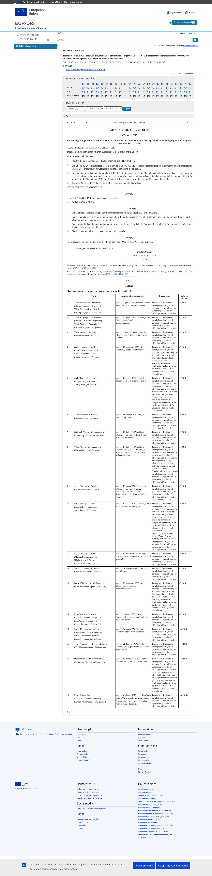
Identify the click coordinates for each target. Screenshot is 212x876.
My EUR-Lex (176, 13)
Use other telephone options (88, 792)
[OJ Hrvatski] (129, 96)
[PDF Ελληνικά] (111, 92)
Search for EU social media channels (92, 809)
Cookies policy (83, 754)
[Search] (195, 40)
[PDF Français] (120, 92)
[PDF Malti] (153, 92)
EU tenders (142, 754)
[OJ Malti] (153, 96)
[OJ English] (116, 96)
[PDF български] (83, 92)
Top (68, 712)
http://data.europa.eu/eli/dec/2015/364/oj (85, 69)
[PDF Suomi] (185, 92)
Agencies (142, 838)
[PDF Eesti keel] (106, 92)
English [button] (192, 13)
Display (127, 109)
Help (184, 33)
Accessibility (82, 757)
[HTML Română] (171, 88)
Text (68, 116)
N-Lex (140, 769)
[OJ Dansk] (97, 96)
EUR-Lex (24, 23)
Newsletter (142, 738)
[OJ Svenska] (190, 96)
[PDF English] (116, 92)
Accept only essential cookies (173, 865)
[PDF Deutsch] (102, 92)
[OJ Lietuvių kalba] (143, 96)
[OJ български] (83, 96)
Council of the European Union (150, 795)
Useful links (143, 741)
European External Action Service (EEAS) (154, 810)
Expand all (177, 74)
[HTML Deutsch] (102, 88)
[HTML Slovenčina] (176, 88)
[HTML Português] (167, 88)
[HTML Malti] (153, 88)
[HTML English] (116, 88)
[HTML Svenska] (190, 88)
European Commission (147, 798)
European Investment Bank (149, 820)
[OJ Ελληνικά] (111, 96)
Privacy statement (84, 760)
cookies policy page (73, 864)
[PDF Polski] (162, 92)
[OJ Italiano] (134, 96)
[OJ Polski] (162, 96)
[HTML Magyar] (148, 88)
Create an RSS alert (28, 39)
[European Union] (22, 784)
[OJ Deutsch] (102, 96)
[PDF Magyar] (148, 92)
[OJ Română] (171, 96)
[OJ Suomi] (185, 96)
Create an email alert (29, 35)
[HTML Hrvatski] (129, 88)
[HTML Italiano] (134, 88)
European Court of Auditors (149, 807)
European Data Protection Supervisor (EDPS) (156, 826)
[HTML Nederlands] (157, 88)
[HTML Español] (88, 88)
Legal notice (82, 751)
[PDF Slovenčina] (176, 92)
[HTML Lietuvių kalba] (143, 88)
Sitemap (80, 741)
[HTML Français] (120, 88)
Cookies (80, 828)
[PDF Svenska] (190, 92)
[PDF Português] (167, 92)
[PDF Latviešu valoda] (139, 92)
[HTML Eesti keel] (106, 88)
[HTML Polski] (162, 88)
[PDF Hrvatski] (129, 92)
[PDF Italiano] (134, 92)
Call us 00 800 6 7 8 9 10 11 (88, 789)
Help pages (81, 735)
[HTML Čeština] (92, 88)
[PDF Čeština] (92, 92)
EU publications (144, 763)
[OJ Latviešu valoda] (139, 96)
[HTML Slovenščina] (181, 88)
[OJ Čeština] (92, 96)
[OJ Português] (167, 96)
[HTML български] (83, 88)
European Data (144, 751)
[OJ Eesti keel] (106, 96)
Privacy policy (82, 822)
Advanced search (190, 45)
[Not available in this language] (125, 88)
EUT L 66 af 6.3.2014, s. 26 (84, 268)
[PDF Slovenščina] (181, 92)
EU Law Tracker (144, 772)
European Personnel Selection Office (153, 832)
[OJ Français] (120, 96)
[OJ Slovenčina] (176, 96)
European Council (145, 792)
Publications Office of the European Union (55, 734)
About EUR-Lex (144, 735)
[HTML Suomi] (185, 88)
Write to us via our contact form (89, 795)
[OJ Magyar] (148, 96)
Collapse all (188, 74)
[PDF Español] (88, 92)
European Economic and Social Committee (155, 813)
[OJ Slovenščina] (181, 96)
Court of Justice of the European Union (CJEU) (157, 801)
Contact (80, 738)
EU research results (146, 757)
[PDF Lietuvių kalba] (143, 92)
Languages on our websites (88, 819)
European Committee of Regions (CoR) (153, 816)
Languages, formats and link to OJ (81, 78)
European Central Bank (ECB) (150, 804)
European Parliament (146, 789)
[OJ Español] (88, 96)
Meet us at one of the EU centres (90, 798)
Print (193, 33)
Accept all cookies (144, 865)
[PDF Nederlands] (157, 92)
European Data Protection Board (151, 829)
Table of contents (27, 46)
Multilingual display (75, 103)
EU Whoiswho (143, 760)
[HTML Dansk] (97, 88)
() (133, 161)
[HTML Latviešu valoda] (139, 88)
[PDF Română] (171, 92)
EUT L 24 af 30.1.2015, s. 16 (116, 274)
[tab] (128, 78)
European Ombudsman (147, 823)
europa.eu (34, 789)
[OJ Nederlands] (157, 96)
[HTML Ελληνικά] (111, 88)
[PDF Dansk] (97, 92)
